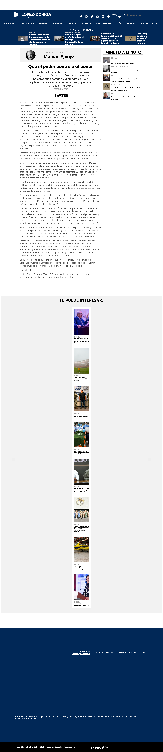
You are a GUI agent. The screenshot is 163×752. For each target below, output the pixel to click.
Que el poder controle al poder (60, 66)
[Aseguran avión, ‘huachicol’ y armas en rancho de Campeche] (81, 549)
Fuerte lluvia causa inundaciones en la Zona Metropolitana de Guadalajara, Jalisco (39, 40)
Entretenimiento (104, 23)
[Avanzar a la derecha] (156, 23)
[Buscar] (159, 23)
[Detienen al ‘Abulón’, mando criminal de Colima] (81, 398)
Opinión (144, 23)
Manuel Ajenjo (59, 56)
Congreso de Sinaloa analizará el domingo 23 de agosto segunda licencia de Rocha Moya (111, 39)
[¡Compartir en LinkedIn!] (63, 96)
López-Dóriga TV (127, 23)
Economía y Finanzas (72, 32)
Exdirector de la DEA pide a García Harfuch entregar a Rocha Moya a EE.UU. (81, 490)
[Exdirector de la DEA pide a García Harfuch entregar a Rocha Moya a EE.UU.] (81, 472)
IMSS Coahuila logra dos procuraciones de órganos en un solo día (81, 452)
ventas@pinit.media (81, 654)
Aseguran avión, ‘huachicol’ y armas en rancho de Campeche (80, 568)
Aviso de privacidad (105, 652)
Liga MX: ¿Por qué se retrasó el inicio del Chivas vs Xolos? (81, 379)
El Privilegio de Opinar (53, 52)
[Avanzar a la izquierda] (15, 38)
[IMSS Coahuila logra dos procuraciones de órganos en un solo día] (81, 434)
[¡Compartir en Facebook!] (55, 96)
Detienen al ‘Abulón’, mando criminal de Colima (81, 415)
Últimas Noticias (129, 716)
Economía (58, 23)
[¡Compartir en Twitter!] (58, 96)
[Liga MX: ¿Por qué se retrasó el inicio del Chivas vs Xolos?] (81, 361)
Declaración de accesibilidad (132, 652)
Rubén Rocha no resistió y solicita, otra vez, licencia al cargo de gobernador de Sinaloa (81, 340)
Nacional (9, 23)
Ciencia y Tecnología (79, 23)
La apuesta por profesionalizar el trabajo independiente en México (74, 40)
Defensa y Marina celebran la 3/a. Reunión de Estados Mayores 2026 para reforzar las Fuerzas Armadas (81, 528)
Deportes (43, 23)
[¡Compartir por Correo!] (66, 96)
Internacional (26, 23)
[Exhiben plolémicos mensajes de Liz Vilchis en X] (81, 587)
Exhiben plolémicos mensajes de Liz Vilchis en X (81, 604)
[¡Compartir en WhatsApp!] (61, 96)
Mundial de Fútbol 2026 (26, 718)
